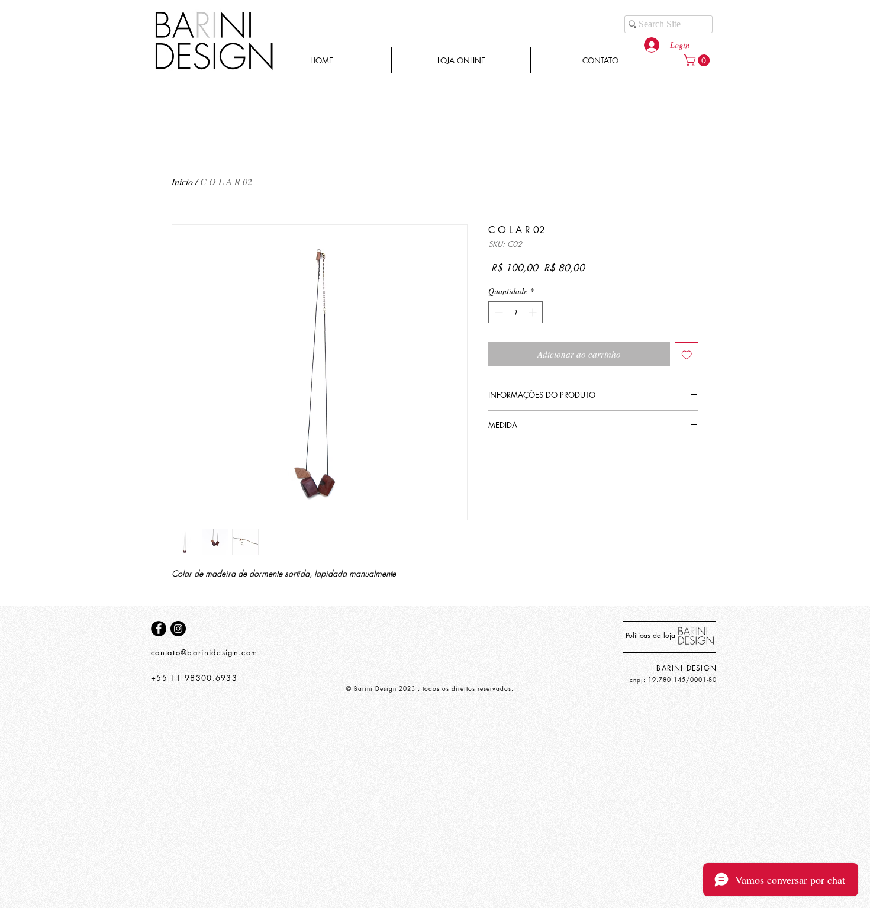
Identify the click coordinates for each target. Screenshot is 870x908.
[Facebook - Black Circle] (158, 628)
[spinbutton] (515, 312)
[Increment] (533, 312)
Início (182, 181)
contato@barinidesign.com (204, 652)
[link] (698, 60)
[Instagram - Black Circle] (178, 628)
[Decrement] (497, 312)
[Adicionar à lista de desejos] (687, 354)
